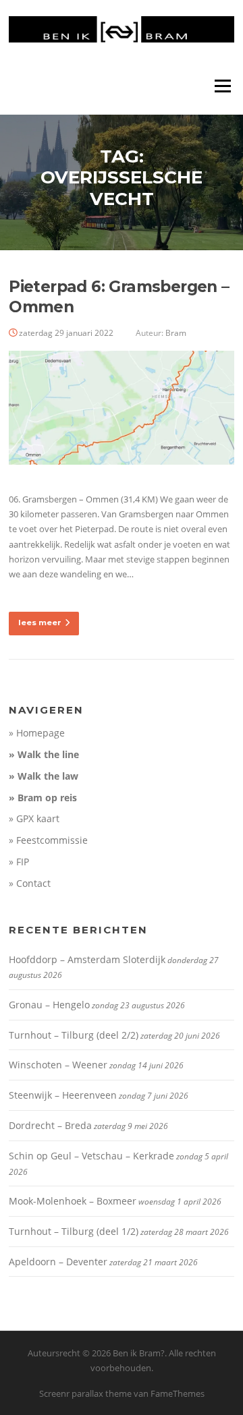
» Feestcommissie (48, 840)
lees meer (39, 622)
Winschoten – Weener (58, 1064)
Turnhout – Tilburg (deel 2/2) (73, 1035)
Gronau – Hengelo (49, 1004)
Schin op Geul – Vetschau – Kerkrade (91, 1155)
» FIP (19, 861)
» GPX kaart (34, 818)
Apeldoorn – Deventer (58, 1261)
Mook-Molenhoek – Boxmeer (72, 1200)
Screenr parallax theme (85, 1393)
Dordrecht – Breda (50, 1125)
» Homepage (37, 732)
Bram (175, 333)
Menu (222, 86)
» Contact (30, 883)
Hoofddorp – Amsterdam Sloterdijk (87, 959)
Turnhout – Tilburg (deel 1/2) (73, 1231)
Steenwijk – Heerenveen (63, 1095)
